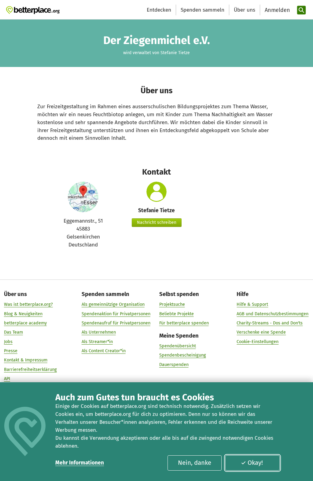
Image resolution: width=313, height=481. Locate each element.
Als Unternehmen (99, 332)
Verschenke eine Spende (261, 332)
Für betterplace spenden (184, 323)
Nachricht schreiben (156, 222)
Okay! (255, 462)
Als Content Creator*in (104, 350)
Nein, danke (194, 462)
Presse (10, 350)
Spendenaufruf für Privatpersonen (116, 323)
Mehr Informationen (79, 463)
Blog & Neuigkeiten (23, 313)
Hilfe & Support (252, 304)
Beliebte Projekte (176, 313)
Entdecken (159, 10)
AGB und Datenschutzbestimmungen (272, 313)
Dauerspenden (174, 364)
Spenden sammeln (202, 10)
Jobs (8, 341)
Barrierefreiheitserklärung (30, 369)
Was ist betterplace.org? (28, 304)
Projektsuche (172, 304)
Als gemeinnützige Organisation (113, 304)
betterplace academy (25, 323)
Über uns (244, 10)
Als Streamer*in (97, 341)
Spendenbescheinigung (182, 355)
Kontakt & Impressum (25, 360)
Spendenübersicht (177, 346)
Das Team (13, 332)
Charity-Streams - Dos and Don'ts (270, 323)
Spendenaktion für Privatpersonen (116, 313)
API (7, 378)
